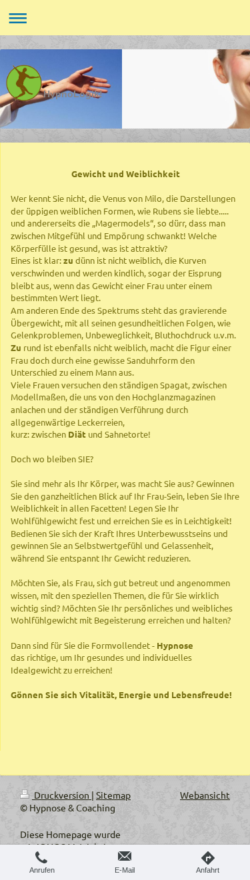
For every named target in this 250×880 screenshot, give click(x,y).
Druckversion (61, 795)
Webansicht (205, 795)
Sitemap (113, 795)
